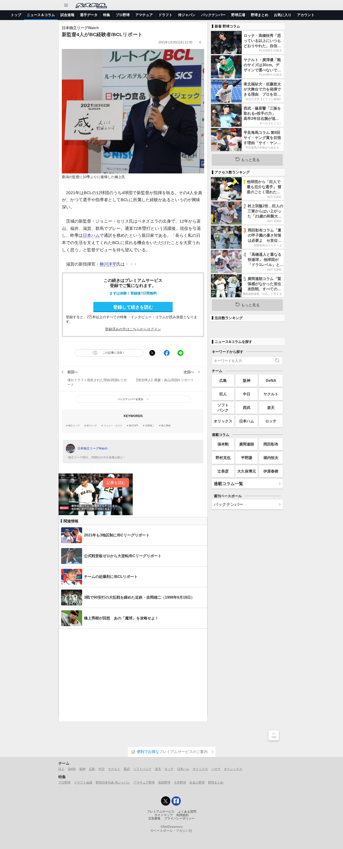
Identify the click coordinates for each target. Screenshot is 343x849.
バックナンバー (213, 15)
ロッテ (270, 421)
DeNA (271, 380)
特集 (106, 15)
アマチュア (144, 15)
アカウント (306, 15)
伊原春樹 (270, 471)
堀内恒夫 (270, 458)
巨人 (223, 394)
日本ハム (91, 235)
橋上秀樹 (166, 425)
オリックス (223, 421)
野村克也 (223, 458)
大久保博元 (246, 471)
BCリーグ (92, 425)
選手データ (89, 15)
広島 (223, 380)
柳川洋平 (108, 264)
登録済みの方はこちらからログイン (133, 329)
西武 (246, 407)
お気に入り (282, 15)
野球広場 (238, 15)
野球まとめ (259, 15)
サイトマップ (163, 815)
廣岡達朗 (246, 444)
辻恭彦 (223, 471)
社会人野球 (197, 782)
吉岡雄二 (149, 425)
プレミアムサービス (160, 811)
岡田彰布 (270, 444)
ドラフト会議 (83, 782)
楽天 (271, 407)
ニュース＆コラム (41, 15)
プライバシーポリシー (179, 818)
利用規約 (182, 815)
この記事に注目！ (114, 352)
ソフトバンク (223, 407)
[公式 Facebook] (176, 801)
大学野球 (180, 782)
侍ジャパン (187, 15)
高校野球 (164, 782)
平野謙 (246, 458)
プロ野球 (123, 15)
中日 (246, 394)
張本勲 (223, 444)
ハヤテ (215, 769)
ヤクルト (270, 394)
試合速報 (67, 15)
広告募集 (154, 818)
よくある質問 (187, 811)
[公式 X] (165, 801)
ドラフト (165, 15)
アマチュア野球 (144, 782)
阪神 (246, 380)
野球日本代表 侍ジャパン (113, 782)
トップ (16, 15)
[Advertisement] (133, 673)
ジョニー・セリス (113, 425)
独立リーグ (74, 425)
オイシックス (233, 769)
